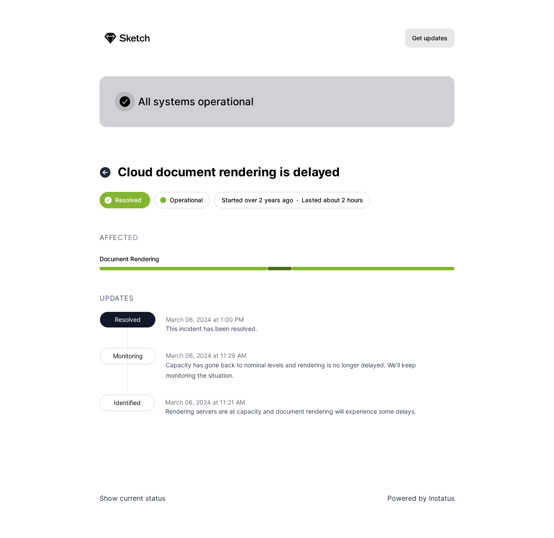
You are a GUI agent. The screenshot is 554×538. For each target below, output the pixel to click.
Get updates (430, 38)
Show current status (132, 498)
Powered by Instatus (420, 498)
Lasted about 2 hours (332, 200)
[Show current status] (105, 172)
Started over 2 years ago (257, 200)
